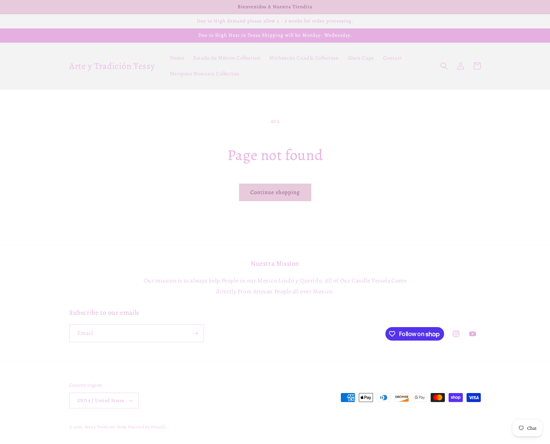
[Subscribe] (195, 333)
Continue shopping (275, 192)
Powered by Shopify (147, 427)
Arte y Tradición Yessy (106, 427)
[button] (444, 66)
